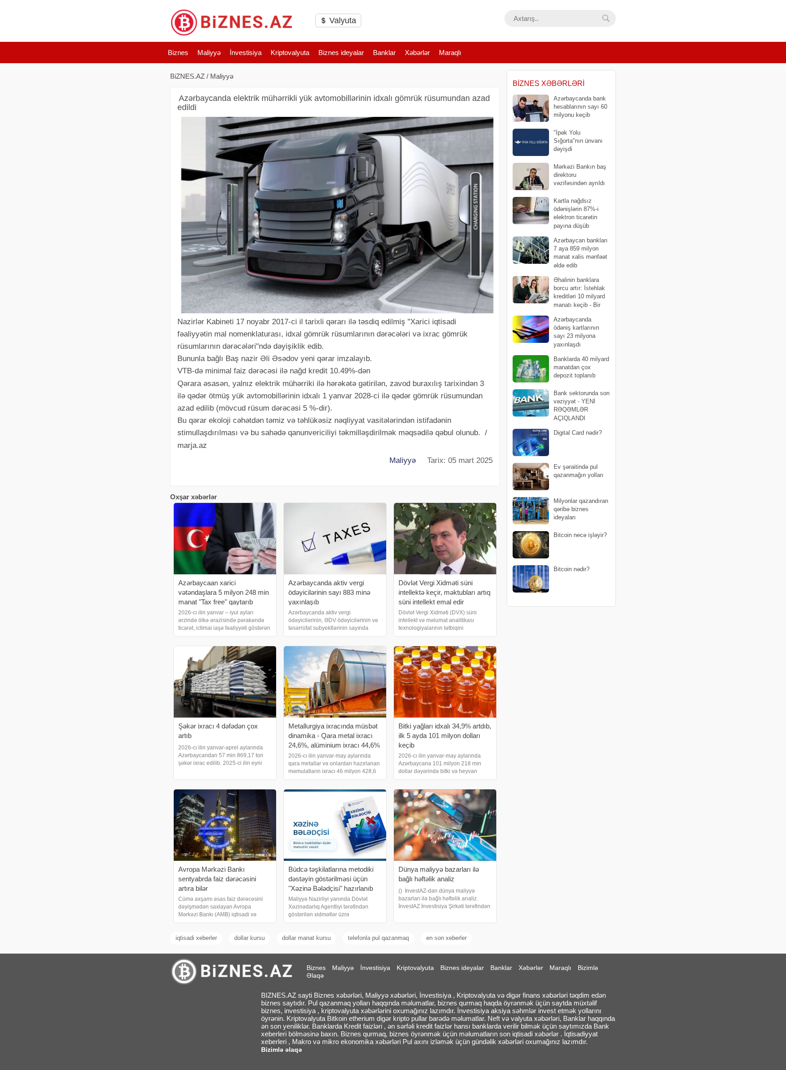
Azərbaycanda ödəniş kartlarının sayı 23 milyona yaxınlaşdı (576, 332)
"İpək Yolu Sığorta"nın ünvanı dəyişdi (578, 140)
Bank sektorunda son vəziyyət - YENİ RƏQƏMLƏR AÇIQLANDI (582, 406)
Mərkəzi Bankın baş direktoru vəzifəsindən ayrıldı (580, 174)
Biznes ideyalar (341, 52)
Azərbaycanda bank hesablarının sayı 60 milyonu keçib (580, 106)
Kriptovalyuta (290, 52)
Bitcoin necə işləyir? (580, 535)
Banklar (384, 52)
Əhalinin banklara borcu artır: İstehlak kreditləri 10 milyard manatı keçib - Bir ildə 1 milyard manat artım (559, 292)
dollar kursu (249, 937)
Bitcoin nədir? (572, 569)
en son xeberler (446, 937)
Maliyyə (209, 52)
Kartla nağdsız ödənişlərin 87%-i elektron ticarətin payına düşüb (576, 213)
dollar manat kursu (306, 937)
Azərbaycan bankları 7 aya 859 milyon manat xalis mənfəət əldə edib (581, 253)
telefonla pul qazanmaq (378, 937)
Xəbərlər (417, 52)
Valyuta (341, 20)
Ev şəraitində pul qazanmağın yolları (579, 470)
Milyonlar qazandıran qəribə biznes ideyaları (581, 509)
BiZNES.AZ (187, 76)
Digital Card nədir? (578, 432)
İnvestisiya (246, 52)
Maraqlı (450, 52)
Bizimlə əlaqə (281, 1049)
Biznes (178, 52)
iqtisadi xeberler (196, 937)
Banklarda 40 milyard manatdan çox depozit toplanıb (581, 367)
